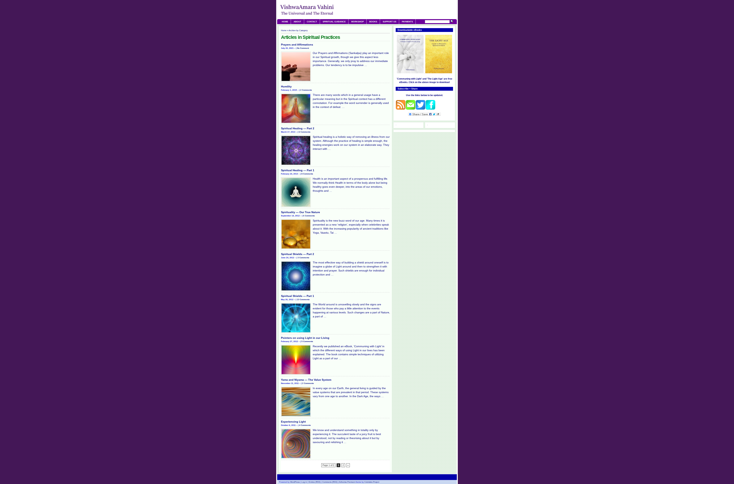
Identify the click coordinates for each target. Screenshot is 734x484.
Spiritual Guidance (334, 21)
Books (373, 21)
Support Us (389, 21)
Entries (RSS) (315, 482)
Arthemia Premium (347, 482)
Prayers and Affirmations (297, 44)
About (297, 21)
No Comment (303, 48)
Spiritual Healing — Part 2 (297, 128)
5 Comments (307, 341)
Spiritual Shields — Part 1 (297, 295)
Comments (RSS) (329, 482)
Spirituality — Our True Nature (300, 212)
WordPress (295, 482)
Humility (286, 86)
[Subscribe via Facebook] (430, 109)
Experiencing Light (293, 421)
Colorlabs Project (371, 482)
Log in (304, 482)
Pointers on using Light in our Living (305, 337)
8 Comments (307, 174)
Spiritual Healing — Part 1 (297, 170)
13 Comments (303, 299)
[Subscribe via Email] (411, 109)
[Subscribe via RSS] (401, 109)
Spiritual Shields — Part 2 (297, 254)
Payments (407, 21)
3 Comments (303, 258)
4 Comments (305, 425)
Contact (312, 21)
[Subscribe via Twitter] (420, 109)
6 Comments (304, 132)
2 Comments (306, 90)
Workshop (357, 21)
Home (285, 21)
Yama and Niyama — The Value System (306, 379)
